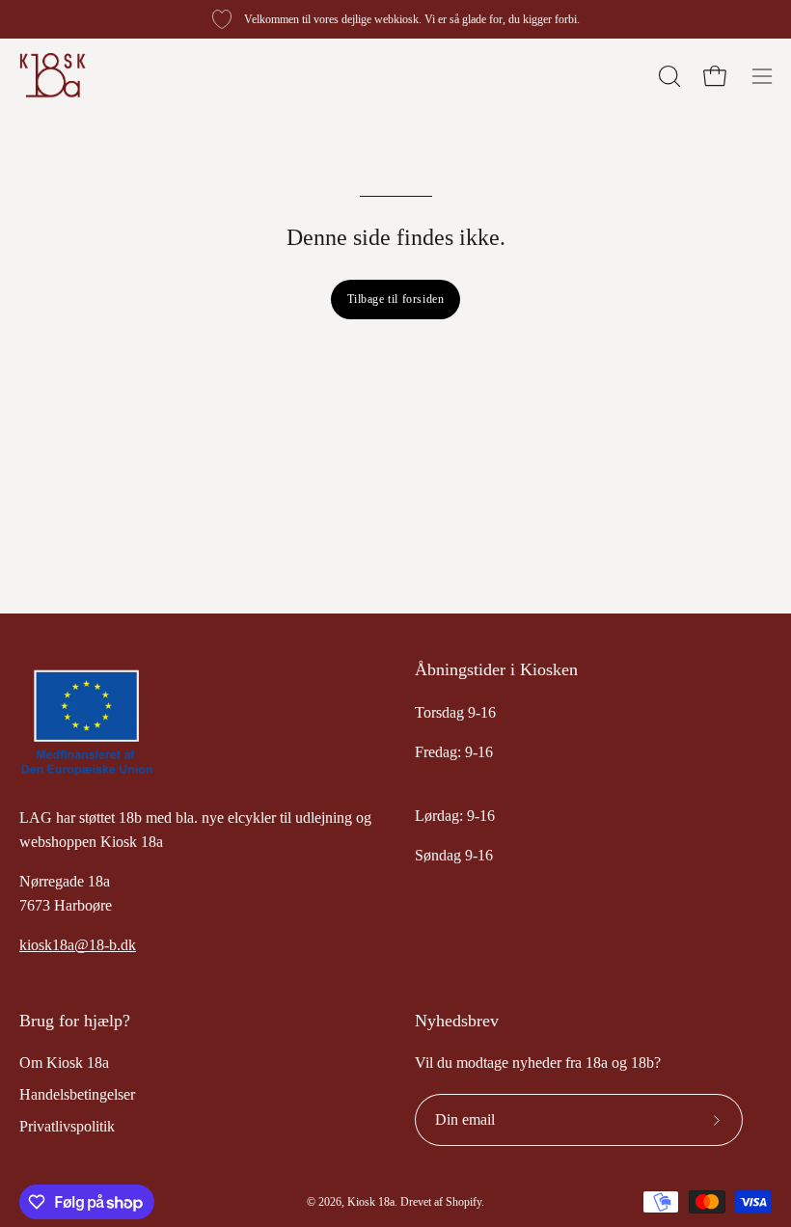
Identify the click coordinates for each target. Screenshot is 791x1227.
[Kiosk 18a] (53, 75)
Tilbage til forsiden (396, 299)
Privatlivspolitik (67, 1126)
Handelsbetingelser (77, 1094)
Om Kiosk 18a (64, 1062)
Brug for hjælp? (74, 1020)
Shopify (463, 1202)
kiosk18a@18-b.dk (77, 945)
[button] (667, 76)
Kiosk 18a (371, 1202)
